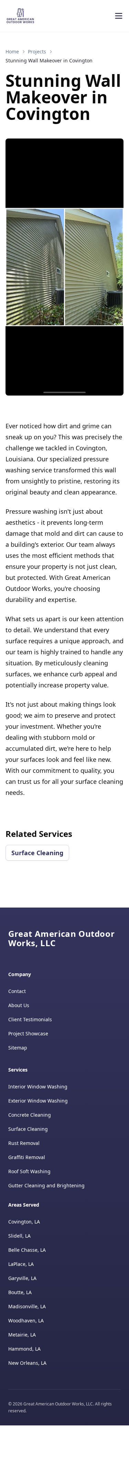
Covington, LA (24, 1221)
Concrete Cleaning (29, 1115)
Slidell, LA (19, 1235)
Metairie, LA (22, 1334)
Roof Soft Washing (29, 1171)
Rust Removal (24, 1143)
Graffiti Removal (26, 1157)
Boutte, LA (20, 1292)
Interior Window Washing (37, 1086)
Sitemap (17, 1047)
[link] (49, 60)
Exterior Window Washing (38, 1100)
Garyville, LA (22, 1278)
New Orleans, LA (27, 1363)
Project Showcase (28, 1033)
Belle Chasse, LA (27, 1250)
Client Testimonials (30, 1019)
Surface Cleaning (37, 853)
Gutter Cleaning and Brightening (46, 1185)
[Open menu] (118, 16)
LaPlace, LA (21, 1264)
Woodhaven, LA (26, 1320)
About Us (18, 1005)
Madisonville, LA (27, 1306)
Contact (17, 991)
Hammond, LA (24, 1348)
